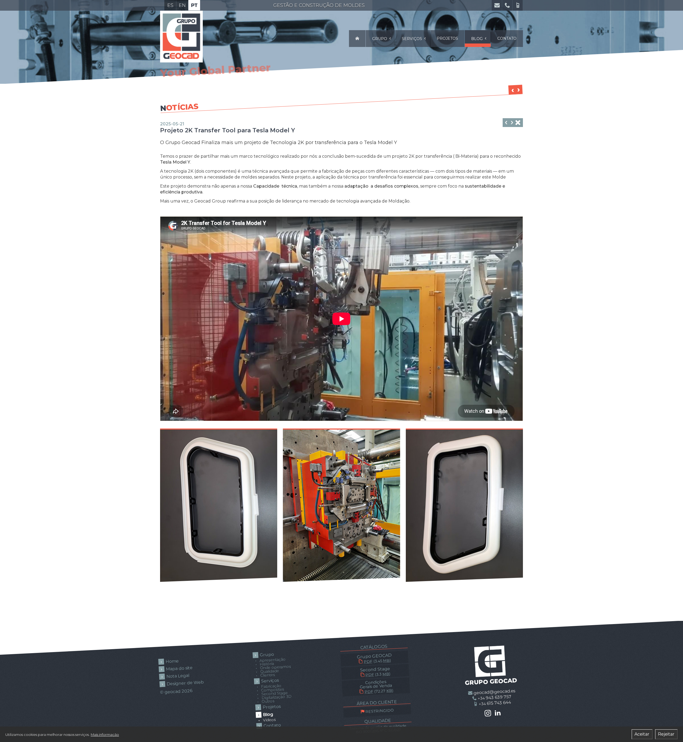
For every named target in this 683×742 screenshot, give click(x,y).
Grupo (380, 38)
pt (194, 5)
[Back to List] (518, 123)
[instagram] (487, 713)
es (170, 5)
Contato (507, 38)
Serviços (412, 38)
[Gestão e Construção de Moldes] (357, 38)
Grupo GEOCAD (374, 658)
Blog (477, 38)
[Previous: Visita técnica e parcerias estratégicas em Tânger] (512, 123)
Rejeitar (666, 734)
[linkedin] (498, 713)
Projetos (447, 38)
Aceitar (641, 734)
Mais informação (105, 734)
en (182, 5)
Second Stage (375, 671)
